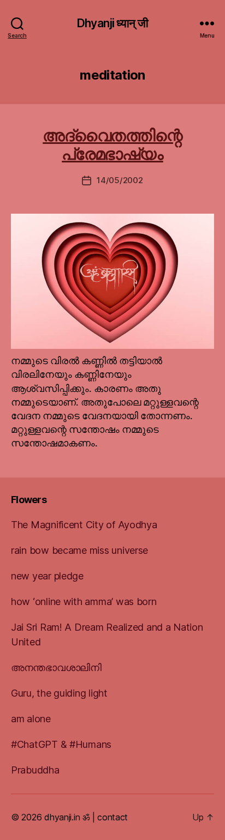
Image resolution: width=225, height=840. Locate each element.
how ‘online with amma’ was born (84, 601)
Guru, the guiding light (59, 693)
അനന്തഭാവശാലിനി (56, 667)
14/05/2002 (120, 180)
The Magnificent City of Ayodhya (84, 524)
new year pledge (47, 576)
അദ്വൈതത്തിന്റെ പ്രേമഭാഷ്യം (112, 144)
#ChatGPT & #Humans (61, 744)
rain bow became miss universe (79, 550)
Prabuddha (35, 770)
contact (112, 817)
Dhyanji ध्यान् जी (112, 23)
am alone (31, 718)
